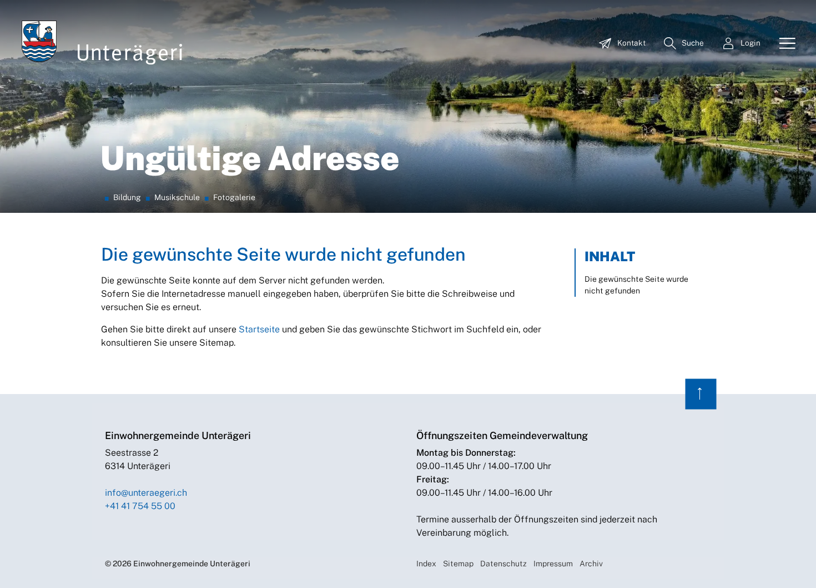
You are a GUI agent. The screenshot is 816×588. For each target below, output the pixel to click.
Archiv (591, 563)
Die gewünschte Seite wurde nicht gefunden (636, 285)
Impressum (553, 563)
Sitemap (458, 563)
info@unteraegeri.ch (146, 492)
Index (426, 563)
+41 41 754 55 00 (140, 506)
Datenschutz (503, 563)
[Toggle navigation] (783, 44)
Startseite (259, 329)
